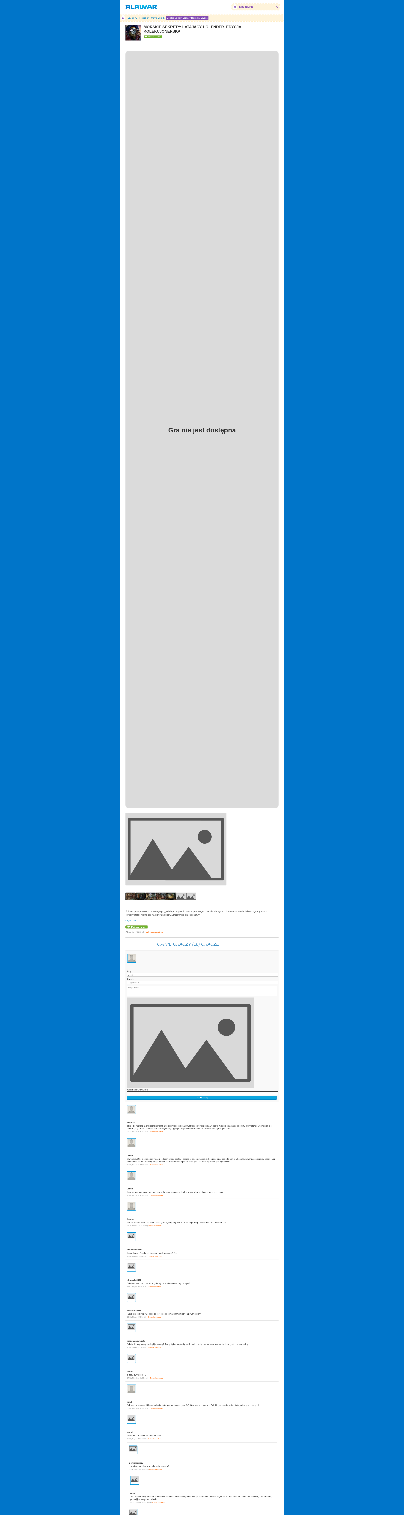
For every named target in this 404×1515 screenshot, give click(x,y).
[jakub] (131, 1389)
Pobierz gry (144, 18)
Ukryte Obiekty (158, 18)
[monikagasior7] (133, 1450)
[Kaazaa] (131, 1206)
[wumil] (131, 1358)
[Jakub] (131, 1142)
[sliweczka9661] (131, 1267)
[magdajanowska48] (131, 1328)
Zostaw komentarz (156, 1132)
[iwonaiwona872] (131, 1236)
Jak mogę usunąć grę (154, 932)
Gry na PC (132, 18)
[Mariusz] (131, 1109)
